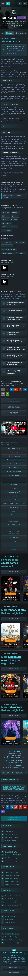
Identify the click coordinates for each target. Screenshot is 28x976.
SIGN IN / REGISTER (25, 3)
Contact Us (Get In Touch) (13, 896)
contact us (16, 298)
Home (7, 772)
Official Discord (15, 456)
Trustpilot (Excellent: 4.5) (12, 940)
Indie (6, 219)
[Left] (2, 33)
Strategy (6, 216)
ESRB (2, 186)
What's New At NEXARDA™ (13, 855)
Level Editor (21, 253)
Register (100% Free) (11, 837)
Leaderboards (8, 253)
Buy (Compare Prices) (15, 460)
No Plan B (17, 383)
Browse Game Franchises (12, 875)
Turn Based (7, 230)
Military (16, 212)
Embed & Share (15, 475)
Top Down (8, 223)
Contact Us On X (10, 902)
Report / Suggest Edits (14, 471)
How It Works (9, 831)
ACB (5, 188)
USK (13, 186)
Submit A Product (10, 916)
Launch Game (15, 468)
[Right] (25, 33)
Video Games (19, 772)
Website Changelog (11, 858)
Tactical (6, 212)
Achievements (20, 242)
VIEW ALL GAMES (14, 572)
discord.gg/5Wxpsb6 (13, 531)
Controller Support (10, 249)
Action (16, 216)
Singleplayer (7, 242)
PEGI (8, 186)
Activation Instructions (14, 464)
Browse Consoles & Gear (12, 881)
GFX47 (11, 262)
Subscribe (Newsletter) (12, 840)
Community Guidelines (12, 934)
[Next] (25, 589)
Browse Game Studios (11, 878)
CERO (18, 186)
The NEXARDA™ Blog (11, 851)
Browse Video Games (11, 872)
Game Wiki (15, 452)
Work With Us (9, 919)
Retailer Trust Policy (11, 937)
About (10, 33)
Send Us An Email (10, 899)
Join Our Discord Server (12, 905)
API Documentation (11, 943)
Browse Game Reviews (12, 884)
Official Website (15, 448)
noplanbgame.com (13, 521)
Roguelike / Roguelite (10, 227)
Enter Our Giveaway (11, 861)
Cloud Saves (8, 246)
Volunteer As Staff (10, 922)
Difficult (15, 219)
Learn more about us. (21, 802)
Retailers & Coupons (11, 834)
